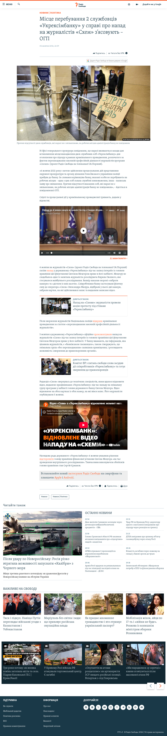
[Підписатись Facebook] (86, 707)
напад (50, 271)
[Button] (99, 53)
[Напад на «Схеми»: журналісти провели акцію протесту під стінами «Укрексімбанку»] (56, 306)
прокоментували (103, 334)
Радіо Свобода (54, 214)
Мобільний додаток (12, 711)
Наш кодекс (48, 711)
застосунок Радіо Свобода (84, 473)
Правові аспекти (51, 716)
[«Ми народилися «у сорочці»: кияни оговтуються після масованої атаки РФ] (145, 654)
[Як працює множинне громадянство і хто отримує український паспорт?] (104, 604)
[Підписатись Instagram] (110, 707)
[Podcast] (135, 707)
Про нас (47, 706)
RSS (5, 721)
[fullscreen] (124, 253)
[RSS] (129, 707)
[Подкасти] (129, 4)
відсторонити (47, 459)
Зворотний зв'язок (51, 726)
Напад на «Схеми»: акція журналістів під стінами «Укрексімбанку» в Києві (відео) (85, 210)
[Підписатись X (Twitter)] (98, 707)
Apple (57, 477)
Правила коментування (14, 726)
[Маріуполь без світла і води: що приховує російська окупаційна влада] (63, 604)
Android (68, 477)
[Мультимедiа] (137, 4)
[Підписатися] (141, 707)
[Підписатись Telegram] (123, 707)
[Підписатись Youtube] (104, 707)
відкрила (97, 321)
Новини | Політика (50, 13)
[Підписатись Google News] (92, 707)
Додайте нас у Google (152, 4)
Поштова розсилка (11, 716)
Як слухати (8, 706)
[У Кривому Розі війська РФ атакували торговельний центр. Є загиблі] (63, 654)
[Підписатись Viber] (116, 707)
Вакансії (47, 721)
